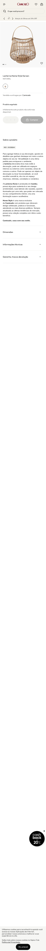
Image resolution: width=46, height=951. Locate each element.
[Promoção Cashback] (37, 838)
